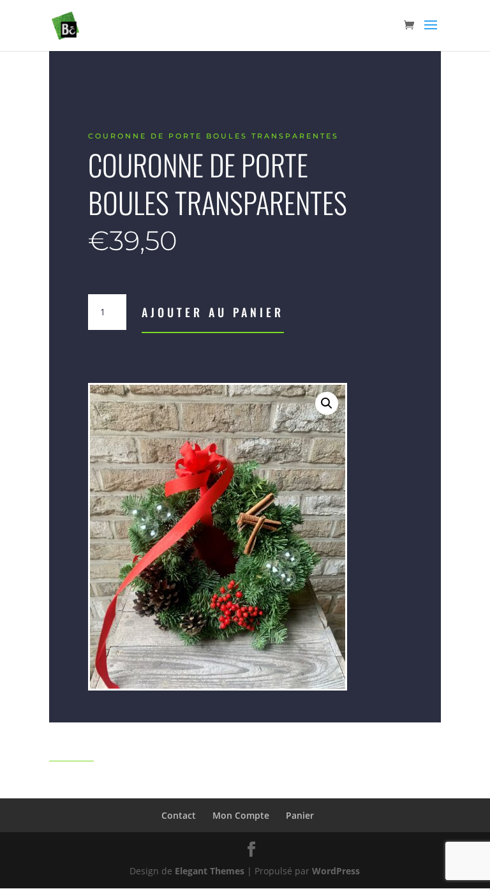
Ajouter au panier (213, 312)
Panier (300, 815)
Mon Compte (240, 815)
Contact (178, 815)
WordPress (336, 871)
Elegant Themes (209, 871)
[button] (326, 403)
